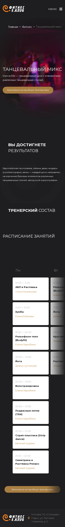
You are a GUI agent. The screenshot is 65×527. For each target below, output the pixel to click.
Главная (13, 26)
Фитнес (27, 26)
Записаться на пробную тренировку (28, 90)
